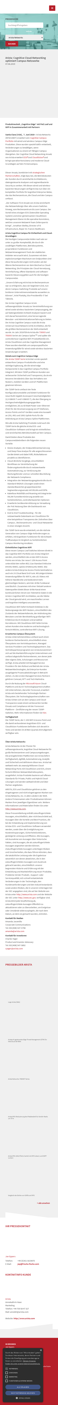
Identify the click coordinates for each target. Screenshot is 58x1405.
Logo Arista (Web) (14, 1002)
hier (44, 712)
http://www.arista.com (15, 808)
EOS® (25, 157)
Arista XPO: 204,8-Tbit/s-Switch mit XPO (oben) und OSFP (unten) (27, 1157)
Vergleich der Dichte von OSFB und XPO (21, 1195)
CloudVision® (38, 157)
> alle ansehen (43, 1203)
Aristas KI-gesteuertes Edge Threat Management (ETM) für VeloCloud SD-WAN (27, 1040)
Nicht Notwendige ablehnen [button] (23, 1393)
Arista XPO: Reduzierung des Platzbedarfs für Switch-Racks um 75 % (28, 1117)
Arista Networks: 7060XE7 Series (19, 1079)
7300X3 (42, 332)
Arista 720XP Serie (17, 359)
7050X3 (8, 335)
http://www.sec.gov (27, 897)
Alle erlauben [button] (23, 1387)
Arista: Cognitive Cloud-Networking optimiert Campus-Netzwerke (25, 59)
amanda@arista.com (14, 931)
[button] (6, 1368)
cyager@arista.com (14, 948)
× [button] (41, 1350)
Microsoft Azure (33, 683)
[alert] (23, 1375)
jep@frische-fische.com (28, 1264)
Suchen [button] (12, 44)
